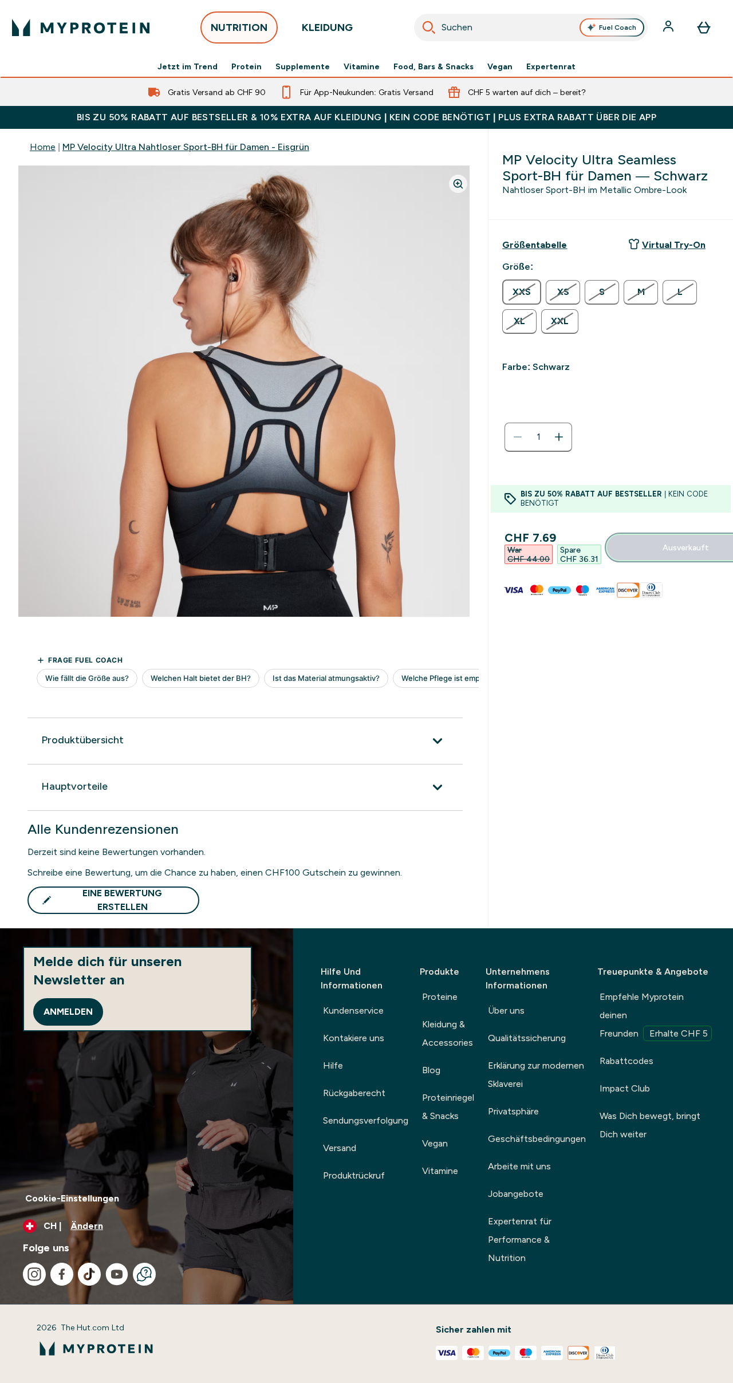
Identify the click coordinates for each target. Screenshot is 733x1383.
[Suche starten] (429, 27)
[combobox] (531, 27)
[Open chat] (144, 1274)
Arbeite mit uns (519, 1166)
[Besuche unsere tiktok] (89, 1274)
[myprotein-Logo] (80, 27)
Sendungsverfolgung (365, 1120)
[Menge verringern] (517, 437)
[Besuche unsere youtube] (116, 1274)
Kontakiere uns (353, 1038)
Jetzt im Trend (187, 66)
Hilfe (333, 1065)
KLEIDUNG (327, 27)
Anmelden (68, 1011)
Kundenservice (353, 1010)
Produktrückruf (354, 1175)
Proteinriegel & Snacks (448, 1107)
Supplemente (302, 66)
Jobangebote (515, 1194)
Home (43, 147)
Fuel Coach (617, 27)
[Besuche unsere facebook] (61, 1274)
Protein (246, 66)
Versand (339, 1148)
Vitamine (362, 66)
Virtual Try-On (674, 245)
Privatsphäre (513, 1111)
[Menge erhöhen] (559, 437)
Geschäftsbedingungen (537, 1139)
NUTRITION (239, 27)
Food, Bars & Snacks (433, 66)
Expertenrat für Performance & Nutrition (519, 1239)
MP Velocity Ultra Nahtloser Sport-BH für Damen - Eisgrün (185, 147)
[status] (538, 437)
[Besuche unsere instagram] (34, 1274)
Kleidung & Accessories (447, 1033)
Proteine (440, 997)
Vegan (500, 66)
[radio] (521, 292)
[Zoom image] (458, 184)
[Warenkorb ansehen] (704, 27)
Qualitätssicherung (527, 1038)
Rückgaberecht (354, 1093)
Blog (431, 1070)
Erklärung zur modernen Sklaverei (536, 1075)
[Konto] (669, 27)
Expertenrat (551, 66)
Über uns (506, 1010)
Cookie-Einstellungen (72, 1198)
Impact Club (625, 1088)
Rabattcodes (626, 1061)
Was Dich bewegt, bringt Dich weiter (650, 1125)
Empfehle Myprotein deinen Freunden (654, 1015)
